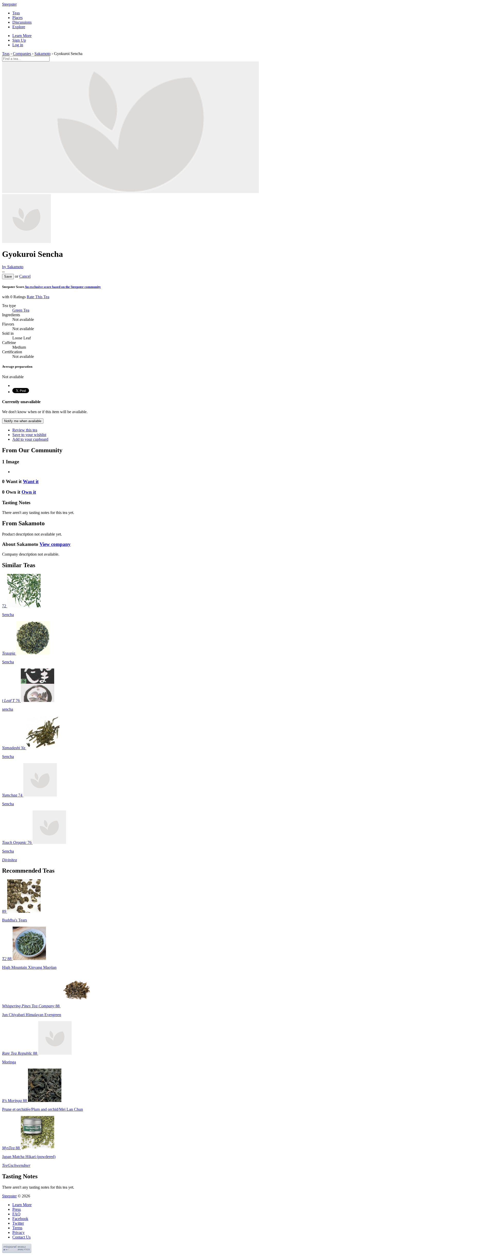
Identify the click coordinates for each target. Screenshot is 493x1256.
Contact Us (21, 1237)
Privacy (18, 1232)
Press (16, 1209)
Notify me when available (22, 421)
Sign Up (19, 40)
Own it (29, 492)
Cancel (25, 276)
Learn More (22, 35)
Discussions (22, 22)
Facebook (20, 1218)
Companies (22, 53)
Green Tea (20, 310)
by (12, 267)
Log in (17, 45)
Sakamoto (42, 53)
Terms (17, 1228)
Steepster (9, 4)
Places (17, 17)
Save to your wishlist (29, 434)
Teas (16, 13)
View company (55, 544)
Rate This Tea (38, 297)
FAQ (16, 1214)
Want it (31, 481)
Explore (18, 27)
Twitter (18, 1223)
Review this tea (24, 430)
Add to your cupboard (30, 439)
